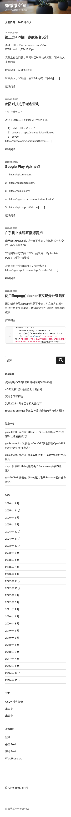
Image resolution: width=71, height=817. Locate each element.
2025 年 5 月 (12, 524)
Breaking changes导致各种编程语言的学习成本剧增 (34, 410)
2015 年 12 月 (13, 673)
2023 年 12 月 (13, 545)
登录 (7, 737)
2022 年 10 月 (13, 588)
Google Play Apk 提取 (22, 166)
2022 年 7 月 (12, 595)
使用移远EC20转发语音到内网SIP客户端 (28, 382)
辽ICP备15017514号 (16, 787)
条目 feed (10, 744)
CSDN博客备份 (14, 701)
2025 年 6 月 (12, 517)
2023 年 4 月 (12, 560)
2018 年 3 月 (12, 651)
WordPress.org (13, 758)
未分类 (9, 708)
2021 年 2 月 (12, 609)
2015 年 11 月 (13, 680)
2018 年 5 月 (12, 644)
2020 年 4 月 (12, 616)
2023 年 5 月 (12, 552)
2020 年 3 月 (12, 623)
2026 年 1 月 (12, 503)
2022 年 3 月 (12, 602)
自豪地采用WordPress (17, 808)
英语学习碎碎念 (14, 396)
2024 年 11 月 (13, 538)
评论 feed (10, 751)
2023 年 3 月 (12, 567)
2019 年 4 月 (12, 630)
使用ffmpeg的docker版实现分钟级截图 (35, 295)
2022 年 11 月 (13, 581)
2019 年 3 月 (12, 637)
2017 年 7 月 (12, 658)
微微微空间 (15, 5)
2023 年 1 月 (12, 574)
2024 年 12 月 (13, 531)
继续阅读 (10, 86)
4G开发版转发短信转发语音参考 (23, 389)
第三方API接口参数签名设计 (26, 36)
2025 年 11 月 (13, 510)
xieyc (8, 466)
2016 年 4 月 (12, 665)
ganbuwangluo (13, 443)
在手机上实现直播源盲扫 (24, 232)
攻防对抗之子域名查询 (22, 103)
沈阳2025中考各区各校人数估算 (23, 403)
